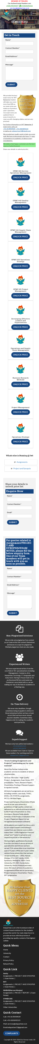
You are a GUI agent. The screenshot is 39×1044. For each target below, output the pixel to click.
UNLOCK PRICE (20, 177)
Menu (34, 13)
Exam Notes (9, 978)
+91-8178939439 (9, 129)
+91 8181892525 (19, 746)
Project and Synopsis (22, 468)
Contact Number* (12, 48)
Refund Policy (8, 964)
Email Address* (11, 56)
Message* (9, 65)
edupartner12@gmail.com (21, 131)
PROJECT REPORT (22, 993)
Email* (9, 512)
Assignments (22, 462)
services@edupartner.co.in (19, 8)
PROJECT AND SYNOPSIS (25, 976)
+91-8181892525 (22, 129)
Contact (6, 957)
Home (5, 950)
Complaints (11, 1033)
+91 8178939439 (19, 748)
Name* (8, 40)
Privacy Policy (8, 960)
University (7, 953)
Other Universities (10, 1007)
